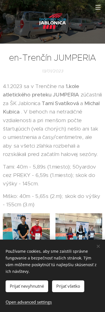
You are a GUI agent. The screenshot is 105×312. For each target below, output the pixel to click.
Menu (98, 7)
